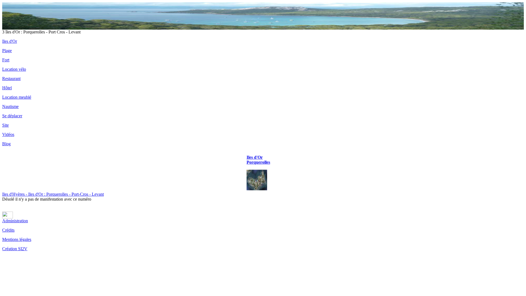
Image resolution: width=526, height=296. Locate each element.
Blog (6, 143)
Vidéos (8, 134)
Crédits (8, 230)
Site (5, 125)
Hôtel (7, 88)
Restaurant (11, 78)
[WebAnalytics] (7, 217)
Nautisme (10, 106)
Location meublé (16, 97)
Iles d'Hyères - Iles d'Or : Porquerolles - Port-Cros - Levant (53, 194)
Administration (15, 220)
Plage (7, 50)
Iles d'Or (9, 41)
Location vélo (14, 69)
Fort (5, 60)
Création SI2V (14, 248)
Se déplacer (12, 115)
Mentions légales (16, 239)
